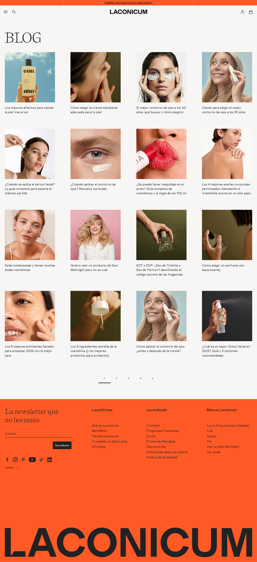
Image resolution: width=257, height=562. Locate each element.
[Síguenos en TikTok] (41, 459)
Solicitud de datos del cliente (167, 452)
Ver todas (214, 452)
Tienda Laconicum (105, 436)
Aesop (211, 436)
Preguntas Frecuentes (162, 430)
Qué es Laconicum (105, 425)
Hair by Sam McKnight (223, 446)
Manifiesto (99, 430)
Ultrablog (98, 446)
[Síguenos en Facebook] (7, 459)
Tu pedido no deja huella (109, 441)
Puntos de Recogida (160, 441)
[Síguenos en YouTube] (32, 459)
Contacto (153, 425)
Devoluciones (156, 446)
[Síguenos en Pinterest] (23, 459)
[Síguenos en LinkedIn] (49, 459)
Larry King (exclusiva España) (228, 425)
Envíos (151, 436)
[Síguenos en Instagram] (15, 459)
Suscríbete (62, 445)
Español (9, 468)
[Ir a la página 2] (153, 378)
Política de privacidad (161, 457)
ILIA (210, 430)
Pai (209, 441)
